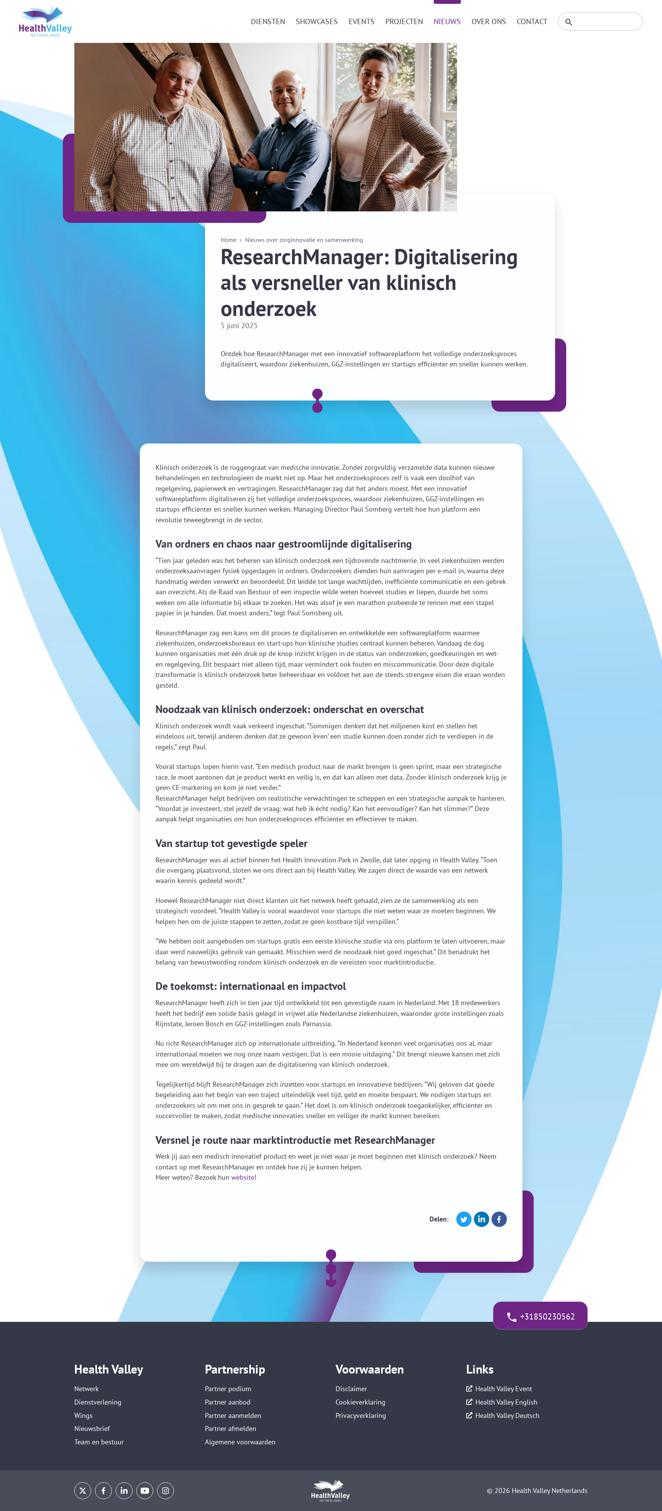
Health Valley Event (503, 1388)
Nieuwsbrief (92, 1428)
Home (228, 240)
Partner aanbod (228, 1402)
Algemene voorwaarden (240, 1441)
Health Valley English (506, 1402)
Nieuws (447, 21)
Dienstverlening (97, 1402)
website (242, 1177)
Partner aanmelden (233, 1415)
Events (362, 21)
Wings (83, 1415)
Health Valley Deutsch (507, 1415)
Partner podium (228, 1388)
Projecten (404, 21)
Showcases (317, 21)
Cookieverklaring (360, 1402)
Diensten (268, 21)
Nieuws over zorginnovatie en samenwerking (304, 240)
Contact (532, 21)
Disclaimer (351, 1388)
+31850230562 (547, 1316)
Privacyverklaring (361, 1415)
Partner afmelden (230, 1428)
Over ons (489, 21)
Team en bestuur (99, 1441)
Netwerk (86, 1388)
